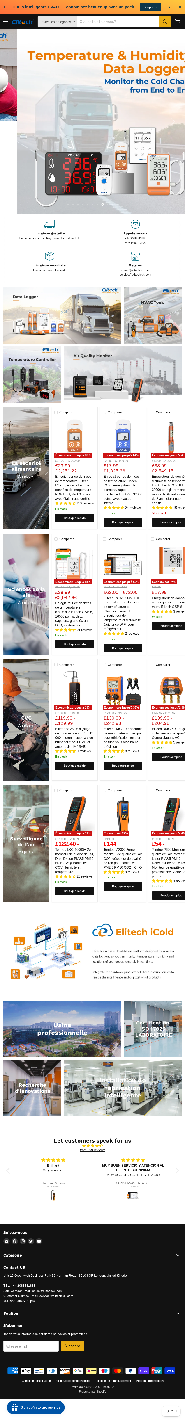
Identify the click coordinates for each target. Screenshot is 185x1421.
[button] (9, 1192)
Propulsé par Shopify (92, 1413)
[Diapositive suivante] (172, 132)
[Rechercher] (165, 21)
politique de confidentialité (73, 1402)
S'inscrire (72, 1367)
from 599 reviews (92, 1171)
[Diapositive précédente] (12, 132)
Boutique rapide (75, 539)
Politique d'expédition (150, 1402)
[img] (93, 1168)
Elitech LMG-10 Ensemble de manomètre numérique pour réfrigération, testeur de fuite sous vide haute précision (123, 759)
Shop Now (134, 7)
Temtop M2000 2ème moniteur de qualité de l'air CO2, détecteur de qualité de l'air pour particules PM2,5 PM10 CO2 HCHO (123, 880)
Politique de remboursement (113, 1402)
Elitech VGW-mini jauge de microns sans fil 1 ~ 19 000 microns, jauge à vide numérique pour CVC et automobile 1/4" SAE (74, 759)
